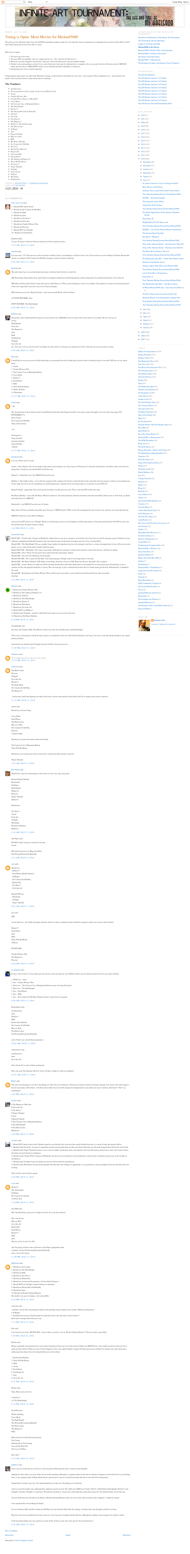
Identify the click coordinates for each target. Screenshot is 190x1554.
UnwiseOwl (15, 534)
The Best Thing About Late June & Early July (160, 294)
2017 (143, 133)
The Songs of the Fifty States (149, 56)
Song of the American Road (148, 462)
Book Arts (142, 443)
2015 (143, 140)
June (145, 309)
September (147, 173)
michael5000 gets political (148, 592)
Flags (140, 383)
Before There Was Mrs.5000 (148, 558)
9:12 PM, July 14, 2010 (22, 1381)
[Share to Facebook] (14, 188)
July (145, 180)
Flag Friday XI (148, 218)
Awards (141, 561)
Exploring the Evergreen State (149, 545)
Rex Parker (15, 769)
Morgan (14, 586)
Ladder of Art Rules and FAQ (149, 44)
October (146, 169)
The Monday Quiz (145, 373)
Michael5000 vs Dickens (147, 548)
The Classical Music (145, 405)
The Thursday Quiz (145, 370)
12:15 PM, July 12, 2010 (23, 396)
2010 (143, 158)
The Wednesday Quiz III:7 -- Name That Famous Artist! (163, 258)
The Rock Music (144, 446)
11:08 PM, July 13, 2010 (23, 1256)
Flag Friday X (148, 276)
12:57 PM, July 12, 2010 (23, 450)
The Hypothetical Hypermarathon (150, 453)
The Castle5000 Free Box (147, 586)
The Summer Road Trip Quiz (153, 233)
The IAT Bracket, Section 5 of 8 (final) (152, 90)
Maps (140, 418)
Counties (141, 504)
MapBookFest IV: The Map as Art (155, 222)
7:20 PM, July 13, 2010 (22, 1202)
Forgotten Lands (144, 469)
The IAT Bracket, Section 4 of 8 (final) (152, 87)
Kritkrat (14, 313)
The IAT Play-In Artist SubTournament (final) (155, 103)
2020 (143, 122)
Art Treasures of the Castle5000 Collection (154, 605)
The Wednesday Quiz (146, 386)
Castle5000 (142, 542)
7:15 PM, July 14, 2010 (22, 1322)
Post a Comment (11, 1530)
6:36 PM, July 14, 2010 (22, 1299)
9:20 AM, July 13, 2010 (22, 963)
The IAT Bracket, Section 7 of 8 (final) (152, 97)
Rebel (13, 1081)
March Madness (144, 472)
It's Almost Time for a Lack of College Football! (160, 183)
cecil (13, 1183)
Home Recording (144, 580)
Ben (12, 356)
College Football (144, 478)
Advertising (142, 526)
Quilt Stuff (142, 431)
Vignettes (141, 456)
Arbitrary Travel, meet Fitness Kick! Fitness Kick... (161, 190)
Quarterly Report (144, 554)
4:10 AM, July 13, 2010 (22, 832)
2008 (143, 335)
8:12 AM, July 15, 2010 (22, 1458)
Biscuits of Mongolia (146, 539)
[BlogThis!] (9, 188)
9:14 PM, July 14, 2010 (22, 1404)
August (146, 176)
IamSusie (14, 1464)
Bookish (141, 491)
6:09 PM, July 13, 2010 (22, 1177)
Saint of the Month (145, 415)
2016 (143, 137)
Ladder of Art (143, 399)
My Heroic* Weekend (151, 236)
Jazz (139, 475)
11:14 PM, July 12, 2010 (23, 660)
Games (140, 497)
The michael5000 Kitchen (148, 500)
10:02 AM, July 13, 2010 (23, 1043)
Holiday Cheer (143, 358)
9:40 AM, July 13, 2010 (22, 1000)
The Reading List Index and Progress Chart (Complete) (158, 63)
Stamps (141, 380)
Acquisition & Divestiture (152, 205)
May (145, 313)
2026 (143, 115)
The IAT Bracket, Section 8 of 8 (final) (152, 100)
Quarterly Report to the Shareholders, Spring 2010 (161, 297)
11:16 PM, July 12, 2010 (23, 700)
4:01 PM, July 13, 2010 (22, 1094)
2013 (143, 148)
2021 (143, 119)
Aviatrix (14, 1140)
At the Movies (19, 185)
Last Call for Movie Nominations (155, 273)
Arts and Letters (144, 408)
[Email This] (6, 188)
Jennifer (14, 251)
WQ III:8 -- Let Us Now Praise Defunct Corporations (162, 229)
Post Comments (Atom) (24, 1540)
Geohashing (142, 564)
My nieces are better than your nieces (152, 523)
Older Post (127, 1535)
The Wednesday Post (146, 361)
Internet (141, 481)
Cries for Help (143, 507)
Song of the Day (144, 551)
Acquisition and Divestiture (148, 570)
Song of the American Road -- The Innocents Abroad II (163, 244)
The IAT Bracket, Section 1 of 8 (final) (152, 78)
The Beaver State (144, 535)
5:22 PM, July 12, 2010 (22, 579)
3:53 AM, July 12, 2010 (22, 245)
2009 (143, 332)
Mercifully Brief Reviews (147, 532)
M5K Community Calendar (148, 583)
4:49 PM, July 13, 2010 (22, 1134)
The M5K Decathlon (146, 440)
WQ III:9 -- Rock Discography (154, 198)
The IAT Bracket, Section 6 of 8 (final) (152, 94)
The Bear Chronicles (146, 412)
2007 (143, 339)
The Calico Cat (17, 203)
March (145, 320)
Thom (13, 402)
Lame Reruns (143, 519)
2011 (143, 155)
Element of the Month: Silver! (154, 262)
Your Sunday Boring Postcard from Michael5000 (161, 208)
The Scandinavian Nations (148, 599)
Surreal (140, 465)
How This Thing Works (147, 434)
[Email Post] (21, 188)
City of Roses (143, 494)
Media (140, 485)
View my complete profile (163, 624)
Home (68, 1535)
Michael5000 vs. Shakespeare (149, 59)
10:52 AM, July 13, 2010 (23, 1074)
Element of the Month (146, 389)
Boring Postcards (144, 354)
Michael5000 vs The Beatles (149, 567)
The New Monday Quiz (147, 402)
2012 (143, 151)
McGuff (14, 268)
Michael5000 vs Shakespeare (149, 437)
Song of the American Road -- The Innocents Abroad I (163, 247)
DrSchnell (15, 1263)
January (146, 327)
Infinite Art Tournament (147, 351)
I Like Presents (143, 513)
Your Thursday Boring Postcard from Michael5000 (162, 194)
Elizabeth (15, 457)
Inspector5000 (143, 608)
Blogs (140, 488)
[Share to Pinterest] (17, 188)
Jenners (14, 1100)
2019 (143, 126)
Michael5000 (21, 183)
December (147, 162)
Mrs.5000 (141, 427)
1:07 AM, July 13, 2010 (22, 763)
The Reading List (144, 392)
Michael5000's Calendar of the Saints (152, 53)
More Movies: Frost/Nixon (153, 187)
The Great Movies (145, 377)
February (146, 324)
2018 (143, 129)
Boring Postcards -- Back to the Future (152, 450)
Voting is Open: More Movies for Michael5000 (160, 265)
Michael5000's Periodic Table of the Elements (155, 50)
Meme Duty (142, 596)
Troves (140, 589)
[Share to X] (11, 188)
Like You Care (143, 364)
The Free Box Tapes (145, 516)
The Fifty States (144, 459)
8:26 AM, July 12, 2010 (22, 262)
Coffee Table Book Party (147, 510)
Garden (141, 529)
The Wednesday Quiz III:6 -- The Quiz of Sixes (160, 284)
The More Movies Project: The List (156, 251)
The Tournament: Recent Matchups (151, 40)
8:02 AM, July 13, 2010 (22, 906)
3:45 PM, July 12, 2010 (22, 528)
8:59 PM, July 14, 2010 (22, 1335)
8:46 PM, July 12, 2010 (22, 619)
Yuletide (141, 577)
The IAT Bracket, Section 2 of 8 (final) (152, 81)
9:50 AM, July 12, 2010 (22, 350)
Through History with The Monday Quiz (153, 424)
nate (13, 864)
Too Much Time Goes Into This (150, 367)
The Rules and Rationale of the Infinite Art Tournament (159, 37)
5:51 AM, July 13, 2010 (22, 857)
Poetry (140, 573)
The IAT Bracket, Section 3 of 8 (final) (152, 84)
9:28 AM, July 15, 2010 (22, 1524)
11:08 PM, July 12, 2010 (23, 648)
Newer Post (9, 1535)
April (145, 316)
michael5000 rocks (145, 602)
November (147, 165)
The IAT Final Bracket (146, 75)
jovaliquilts (15, 970)
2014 (143, 144)
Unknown (15, 654)
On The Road (143, 421)
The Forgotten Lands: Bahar (153, 201)
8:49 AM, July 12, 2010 (22, 307)
